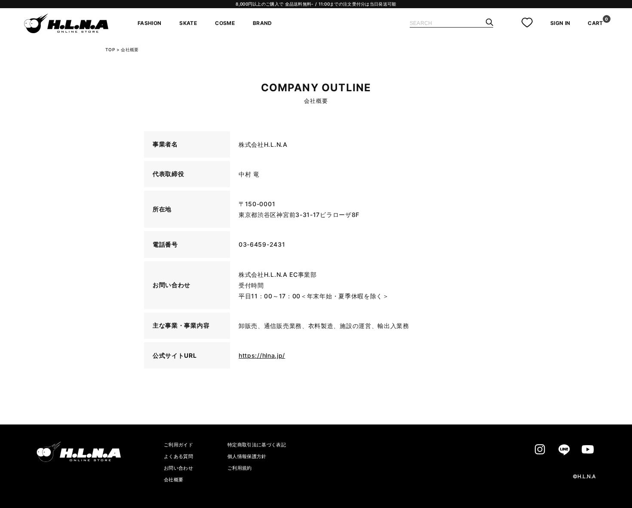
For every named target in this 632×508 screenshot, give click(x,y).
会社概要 (173, 480)
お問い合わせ (178, 468)
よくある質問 (178, 456)
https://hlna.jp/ (262, 355)
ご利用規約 (239, 468)
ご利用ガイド (178, 445)
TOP (110, 49)
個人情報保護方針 (247, 456)
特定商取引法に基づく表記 (256, 445)
